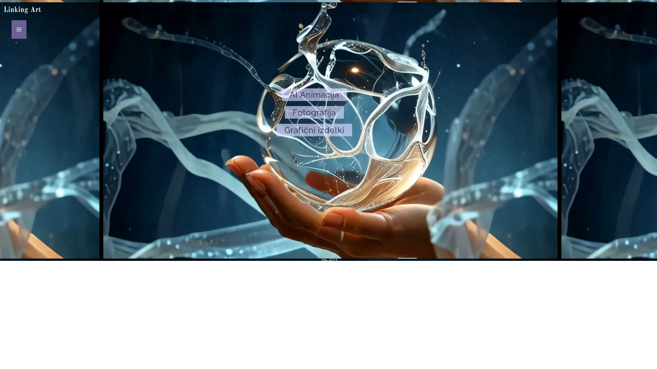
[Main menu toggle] (19, 29)
